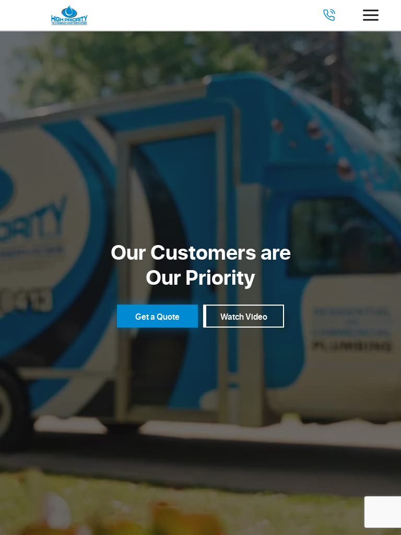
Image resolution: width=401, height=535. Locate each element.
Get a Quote (157, 316)
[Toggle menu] (370, 15)
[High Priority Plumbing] (69, 15)
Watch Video (243, 316)
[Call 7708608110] (328, 15)
